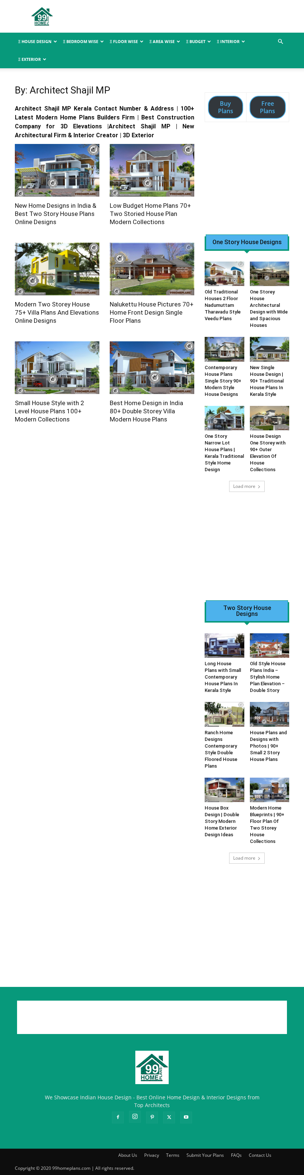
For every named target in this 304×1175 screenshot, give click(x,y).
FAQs (236, 1155)
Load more (244, 486)
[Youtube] (186, 1117)
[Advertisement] (202, 16)
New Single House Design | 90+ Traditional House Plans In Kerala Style (267, 381)
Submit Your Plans (205, 1155)
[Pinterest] (152, 1117)
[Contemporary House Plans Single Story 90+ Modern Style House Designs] (224, 349)
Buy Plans (225, 107)
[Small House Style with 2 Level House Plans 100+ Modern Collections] (57, 367)
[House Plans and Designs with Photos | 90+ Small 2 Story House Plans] (270, 714)
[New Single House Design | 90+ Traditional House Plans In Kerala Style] (270, 349)
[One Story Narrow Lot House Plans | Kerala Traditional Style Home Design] (224, 418)
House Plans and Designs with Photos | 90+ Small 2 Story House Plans (268, 746)
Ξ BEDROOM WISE (80, 41)
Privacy (151, 1155)
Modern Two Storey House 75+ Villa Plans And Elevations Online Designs (57, 312)
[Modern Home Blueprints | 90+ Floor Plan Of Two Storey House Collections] (270, 790)
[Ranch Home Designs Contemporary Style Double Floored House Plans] (224, 714)
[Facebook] (118, 1117)
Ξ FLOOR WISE (124, 41)
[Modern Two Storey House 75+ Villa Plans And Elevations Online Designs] (57, 269)
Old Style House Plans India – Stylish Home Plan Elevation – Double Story (267, 677)
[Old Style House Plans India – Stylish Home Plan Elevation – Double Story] (270, 645)
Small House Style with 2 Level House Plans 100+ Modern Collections (49, 411)
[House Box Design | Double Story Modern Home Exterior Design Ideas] (224, 790)
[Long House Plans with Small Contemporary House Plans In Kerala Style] (224, 645)
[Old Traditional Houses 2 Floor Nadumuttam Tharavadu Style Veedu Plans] (224, 274)
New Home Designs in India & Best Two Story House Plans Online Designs (55, 214)
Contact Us (260, 1155)
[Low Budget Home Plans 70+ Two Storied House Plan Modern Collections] (152, 170)
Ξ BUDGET (195, 41)
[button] (280, 41)
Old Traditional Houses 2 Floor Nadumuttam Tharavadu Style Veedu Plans (223, 305)
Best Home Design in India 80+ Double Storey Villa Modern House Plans (146, 411)
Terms (172, 1155)
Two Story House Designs (247, 611)
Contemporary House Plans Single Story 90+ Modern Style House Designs (223, 381)
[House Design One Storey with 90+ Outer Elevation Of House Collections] (270, 418)
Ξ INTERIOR (228, 41)
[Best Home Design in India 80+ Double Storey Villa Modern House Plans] (152, 367)
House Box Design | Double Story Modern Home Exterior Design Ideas (222, 821)
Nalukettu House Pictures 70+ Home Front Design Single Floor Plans (152, 312)
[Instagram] (135, 1117)
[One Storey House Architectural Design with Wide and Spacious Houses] (270, 274)
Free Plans (267, 107)
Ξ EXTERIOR (29, 59)
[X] (169, 1117)
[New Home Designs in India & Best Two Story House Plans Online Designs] (57, 170)
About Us (127, 1155)
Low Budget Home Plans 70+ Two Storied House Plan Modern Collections (150, 214)
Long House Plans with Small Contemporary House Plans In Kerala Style (223, 677)
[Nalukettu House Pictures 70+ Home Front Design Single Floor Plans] (152, 269)
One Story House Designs (247, 242)
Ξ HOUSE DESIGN (35, 41)
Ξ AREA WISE (162, 41)
